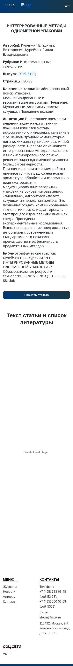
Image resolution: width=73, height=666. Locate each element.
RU (6, 5)
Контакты (9, 601)
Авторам (9, 596)
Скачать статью (36, 295)
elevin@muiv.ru (50, 617)
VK (5, 654)
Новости (9, 591)
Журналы (10, 586)
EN (13, 5)
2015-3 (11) (27, 73)
